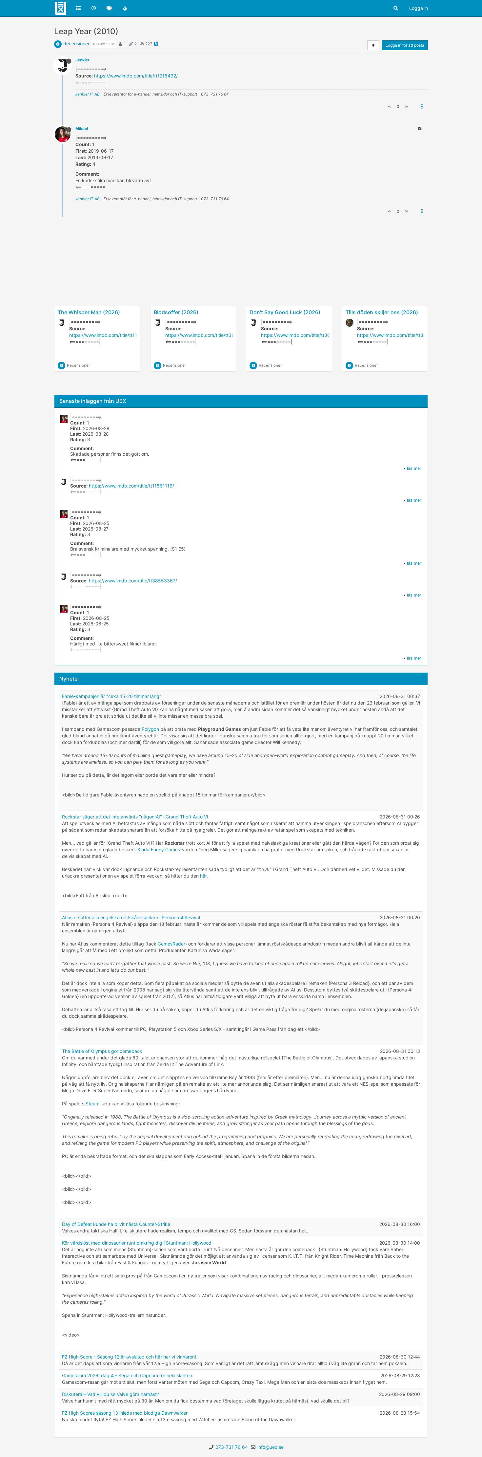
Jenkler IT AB (87, 94)
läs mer (414, 468)
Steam (92, 1103)
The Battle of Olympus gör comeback (102, 1051)
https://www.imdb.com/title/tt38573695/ (401, 335)
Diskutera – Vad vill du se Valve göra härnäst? (110, 1394)
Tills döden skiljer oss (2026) (382, 312)
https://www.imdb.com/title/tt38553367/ (209, 335)
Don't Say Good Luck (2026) (285, 312)
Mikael (81, 128)
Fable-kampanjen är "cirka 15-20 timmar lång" (111, 696)
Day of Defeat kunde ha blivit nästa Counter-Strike (116, 1224)
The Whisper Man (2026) (89, 312)
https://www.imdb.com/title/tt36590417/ (305, 335)
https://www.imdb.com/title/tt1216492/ (136, 75)
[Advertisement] (241, 283)
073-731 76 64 (231, 1447)
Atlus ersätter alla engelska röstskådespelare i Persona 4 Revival (131, 917)
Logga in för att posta (405, 45)
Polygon (150, 729)
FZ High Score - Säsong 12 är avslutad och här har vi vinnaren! (129, 1356)
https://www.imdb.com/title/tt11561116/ (111, 335)
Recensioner (76, 43)
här (203, 876)
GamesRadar (171, 943)
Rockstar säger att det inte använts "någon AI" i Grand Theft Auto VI (135, 816)
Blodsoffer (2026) (176, 312)
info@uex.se (270, 1447)
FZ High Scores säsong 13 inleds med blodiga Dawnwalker (125, 1413)
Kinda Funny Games (158, 849)
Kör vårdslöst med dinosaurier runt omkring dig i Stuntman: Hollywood (136, 1243)
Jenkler (82, 59)
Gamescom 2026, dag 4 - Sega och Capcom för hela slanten (127, 1375)
